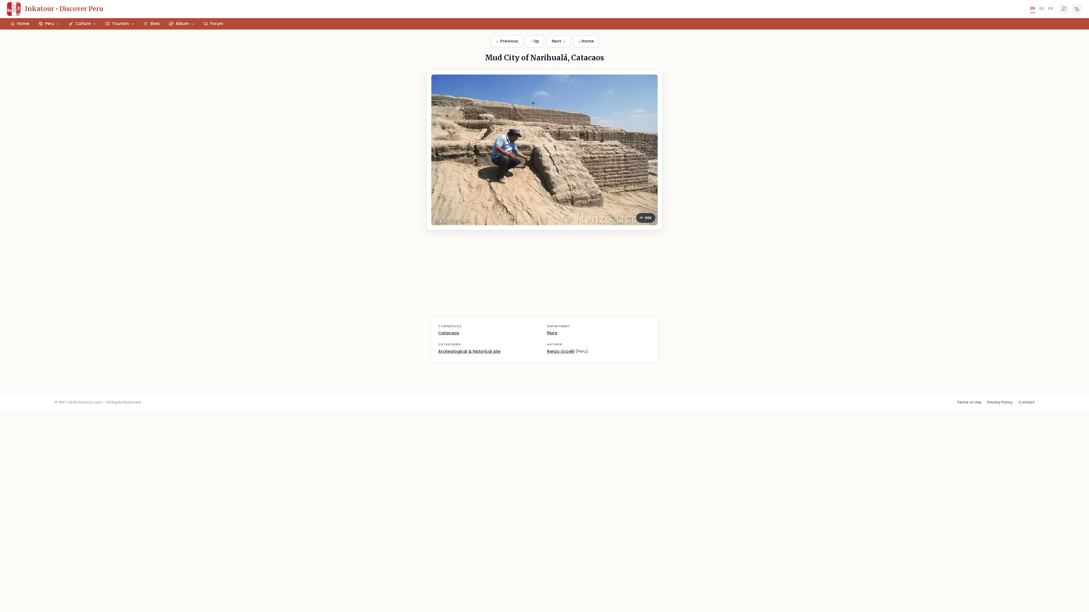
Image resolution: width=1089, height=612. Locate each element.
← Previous (506, 41)
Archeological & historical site (469, 351)
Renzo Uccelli (560, 351)
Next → (559, 41)
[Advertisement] (544, 276)
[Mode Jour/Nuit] (1077, 9)
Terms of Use (969, 402)
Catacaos (448, 333)
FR (1050, 8)
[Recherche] (1064, 9)
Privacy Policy (1000, 402)
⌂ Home (586, 41)
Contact (1026, 402)
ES (1041, 8)
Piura (552, 333)
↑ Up (535, 41)
